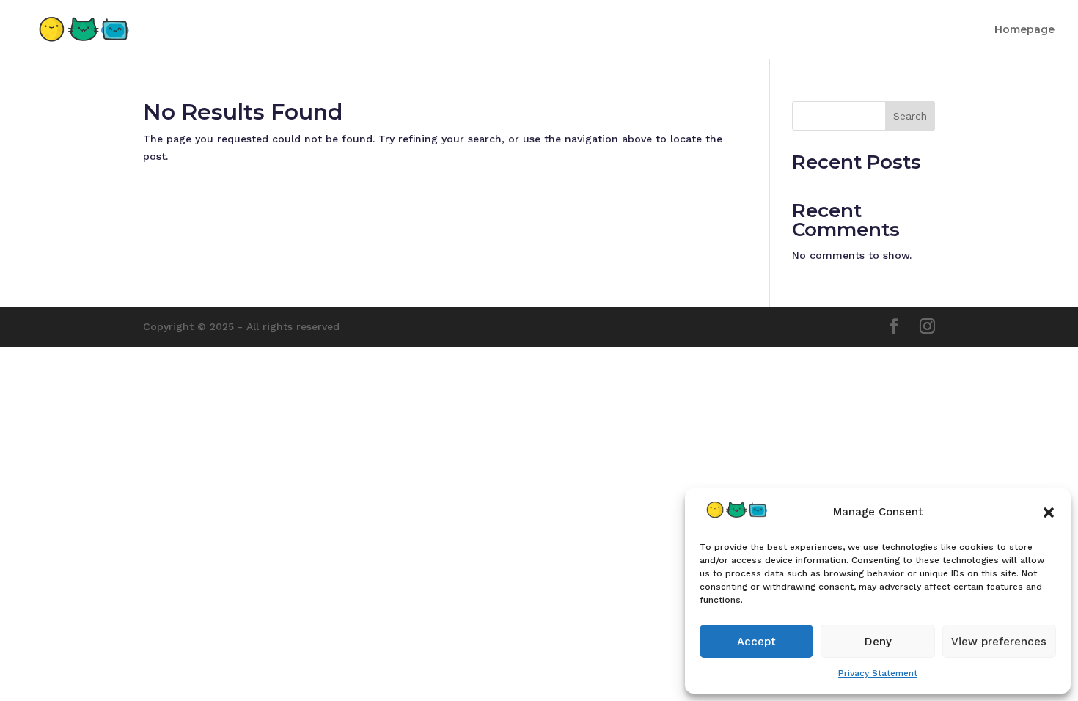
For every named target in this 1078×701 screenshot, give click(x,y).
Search (910, 116)
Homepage (1024, 30)
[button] (1048, 512)
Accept (756, 641)
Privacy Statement (877, 673)
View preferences (998, 641)
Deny (878, 641)
